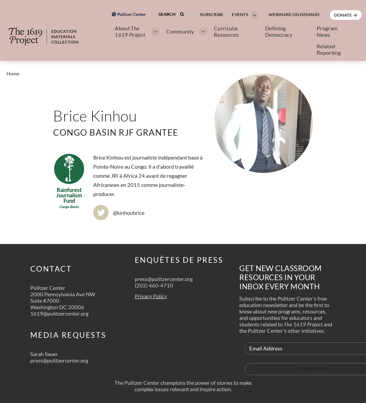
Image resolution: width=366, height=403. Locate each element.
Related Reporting (329, 49)
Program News (327, 31)
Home (12, 73)
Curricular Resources (226, 31)
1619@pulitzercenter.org (59, 313)
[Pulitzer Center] (129, 44)
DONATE (343, 14)
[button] (244, 15)
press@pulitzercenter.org (59, 360)
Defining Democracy (278, 31)
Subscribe (211, 14)
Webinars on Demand (293, 14)
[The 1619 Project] (49, 32)
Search (168, 14)
